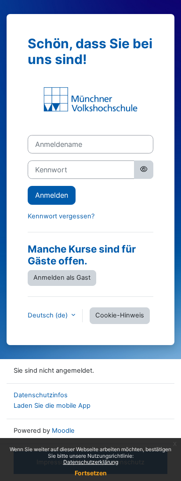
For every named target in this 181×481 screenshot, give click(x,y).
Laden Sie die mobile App (52, 406)
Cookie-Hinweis (119, 315)
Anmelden (51, 195)
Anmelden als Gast (61, 277)
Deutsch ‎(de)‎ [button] (48, 315)
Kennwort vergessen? (61, 216)
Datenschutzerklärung (90, 462)
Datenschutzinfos (41, 395)
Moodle (63, 431)
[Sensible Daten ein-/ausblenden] (143, 169)
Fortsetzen (91, 473)
